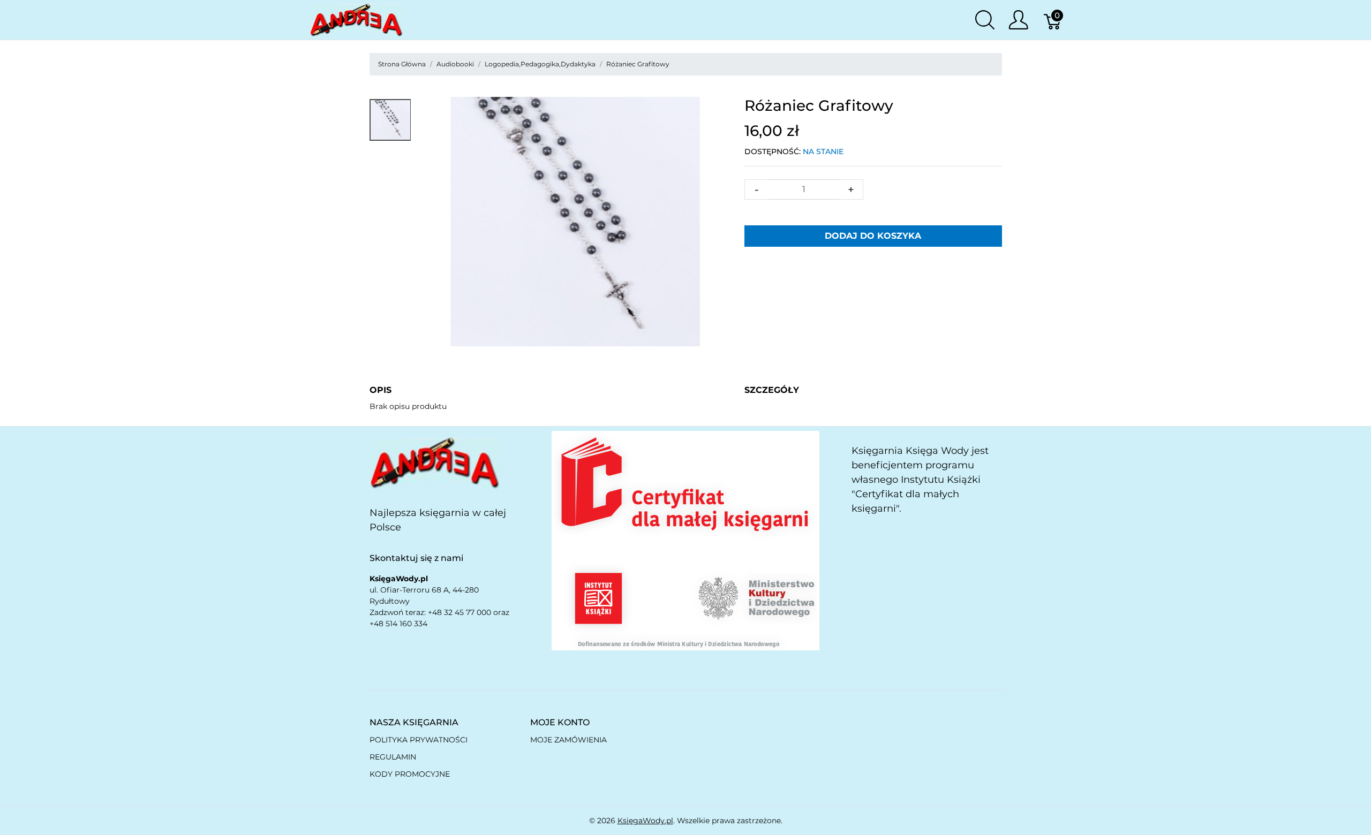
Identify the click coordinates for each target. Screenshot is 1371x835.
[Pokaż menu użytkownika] (1018, 19)
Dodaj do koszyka (873, 236)
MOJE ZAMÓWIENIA (568, 740)
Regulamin (393, 757)
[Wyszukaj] (985, 19)
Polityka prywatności (419, 740)
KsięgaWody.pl (645, 820)
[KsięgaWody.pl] (435, 462)
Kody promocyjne (410, 774)
